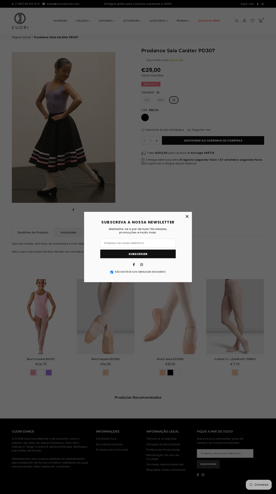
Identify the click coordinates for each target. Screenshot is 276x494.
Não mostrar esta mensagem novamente (140, 272)
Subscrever (138, 254)
